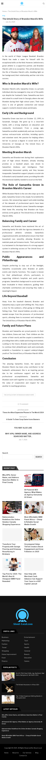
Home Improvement (9, 654)
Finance (4, 661)
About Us (15, 753)
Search (5, 453)
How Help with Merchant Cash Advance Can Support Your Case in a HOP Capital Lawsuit (33, 579)
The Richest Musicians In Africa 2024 (27, 685)
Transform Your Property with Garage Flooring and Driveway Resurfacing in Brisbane (11, 549)
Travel (4, 647)
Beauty (26, 654)
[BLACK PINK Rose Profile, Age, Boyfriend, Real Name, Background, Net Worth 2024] (8, 676)
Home (4, 11)
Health (26, 647)
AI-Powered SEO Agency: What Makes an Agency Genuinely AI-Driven (33, 493)
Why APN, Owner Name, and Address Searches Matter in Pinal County (10, 478)
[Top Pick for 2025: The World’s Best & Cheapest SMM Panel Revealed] (12, 564)
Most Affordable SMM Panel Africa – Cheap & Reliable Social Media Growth (33, 521)
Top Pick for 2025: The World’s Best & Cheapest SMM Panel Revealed (11, 577)
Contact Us (23, 755)
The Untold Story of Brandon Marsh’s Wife (19, 395)
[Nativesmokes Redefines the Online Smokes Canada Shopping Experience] (12, 507)
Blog (36, 753)
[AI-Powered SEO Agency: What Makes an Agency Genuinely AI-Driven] (34, 480)
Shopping (5, 651)
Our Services (27, 753)
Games (26, 661)
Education (28, 657)
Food (3, 657)
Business (5, 637)
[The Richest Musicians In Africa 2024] (8, 688)
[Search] (43, 3)
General (27, 651)
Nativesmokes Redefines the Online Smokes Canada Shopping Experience (11, 521)
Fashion (4, 644)
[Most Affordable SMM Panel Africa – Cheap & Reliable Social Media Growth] (34, 507)
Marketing (5, 640)
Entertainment (29, 637)
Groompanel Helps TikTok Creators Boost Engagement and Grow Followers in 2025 (33, 548)
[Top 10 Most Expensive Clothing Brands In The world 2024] (8, 699)
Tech (26, 640)
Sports (26, 644)
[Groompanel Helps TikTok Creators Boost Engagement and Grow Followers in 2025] (34, 534)
